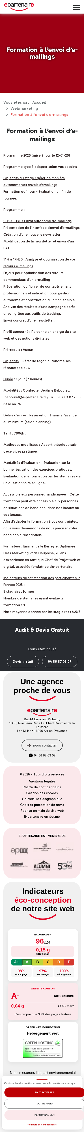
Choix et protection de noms (42, 805)
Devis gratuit (23, 662)
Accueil (39, 102)
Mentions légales (42, 781)
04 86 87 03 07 (59, 662)
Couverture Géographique (42, 799)
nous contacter (45, 745)
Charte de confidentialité (42, 787)
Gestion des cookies (42, 793)
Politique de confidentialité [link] (42, 1124)
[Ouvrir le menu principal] (76, 6)
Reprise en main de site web (42, 811)
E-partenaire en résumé (42, 817)
